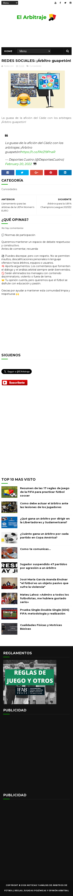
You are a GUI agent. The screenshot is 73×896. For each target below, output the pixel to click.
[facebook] (60, 3)
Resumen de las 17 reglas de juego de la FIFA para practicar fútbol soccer (44, 491)
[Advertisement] (36, 434)
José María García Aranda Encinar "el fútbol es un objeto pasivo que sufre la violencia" (44, 583)
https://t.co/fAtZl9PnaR (38, 152)
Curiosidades (35, 66)
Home (8, 51)
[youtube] (55, 3)
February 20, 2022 (18, 164)
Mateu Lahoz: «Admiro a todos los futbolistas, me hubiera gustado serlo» (44, 598)
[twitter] (65, 3)
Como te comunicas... (35, 549)
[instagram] (70, 3)
